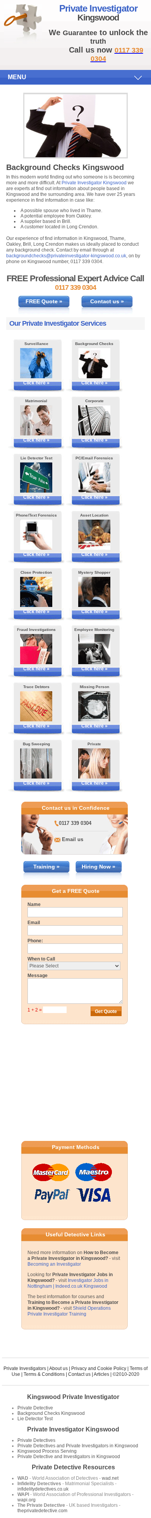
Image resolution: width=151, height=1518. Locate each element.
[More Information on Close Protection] (36, 592)
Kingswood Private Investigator (73, 1397)
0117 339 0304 (75, 823)
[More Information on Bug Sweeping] (36, 763)
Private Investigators (24, 1368)
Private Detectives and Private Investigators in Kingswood (77, 1445)
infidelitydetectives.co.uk (43, 1489)
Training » (46, 867)
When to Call (41, 959)
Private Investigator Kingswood (94, 182)
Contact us (79, 1374)
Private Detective (35, 1408)
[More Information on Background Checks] (94, 363)
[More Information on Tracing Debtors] (36, 706)
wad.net (110, 1478)
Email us (72, 839)
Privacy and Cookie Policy (98, 1368)
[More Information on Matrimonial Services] (36, 420)
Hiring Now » (98, 867)
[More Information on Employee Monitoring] (94, 649)
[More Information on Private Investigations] (94, 763)
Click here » (36, 383)
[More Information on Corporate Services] (94, 420)
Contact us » (107, 301)
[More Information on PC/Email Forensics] (94, 477)
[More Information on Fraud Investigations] (36, 649)
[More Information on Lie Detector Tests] (36, 477)
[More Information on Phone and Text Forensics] (36, 535)
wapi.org (26, 1500)
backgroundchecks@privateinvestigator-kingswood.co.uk (66, 255)
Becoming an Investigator (54, 1264)
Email (33, 922)
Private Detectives (36, 1440)
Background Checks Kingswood (51, 1413)
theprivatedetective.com (42, 1510)
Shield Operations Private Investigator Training (69, 1311)
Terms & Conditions (44, 1374)
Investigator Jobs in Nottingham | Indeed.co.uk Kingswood (67, 1283)
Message (37, 975)
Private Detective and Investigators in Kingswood (68, 1456)
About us (58, 1368)
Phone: (35, 940)
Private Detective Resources (73, 1467)
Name (34, 904)
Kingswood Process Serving (47, 1451)
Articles (101, 1374)
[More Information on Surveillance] (36, 363)
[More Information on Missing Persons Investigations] (94, 706)
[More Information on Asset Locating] (94, 535)
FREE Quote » (44, 301)
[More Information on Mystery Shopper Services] (94, 592)
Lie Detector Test (35, 1418)
